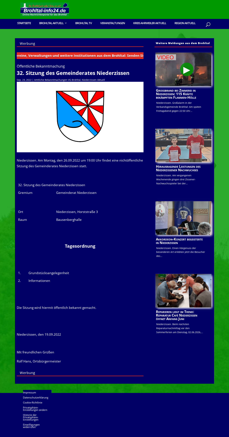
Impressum (29, 392)
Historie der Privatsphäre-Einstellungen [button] (30, 417)
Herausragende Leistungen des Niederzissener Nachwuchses (178, 168)
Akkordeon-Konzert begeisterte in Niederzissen (179, 241)
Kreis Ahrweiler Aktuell (149, 23)
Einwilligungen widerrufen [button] (31, 426)
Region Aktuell (185, 23)
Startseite (24, 23)
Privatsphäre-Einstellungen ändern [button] (35, 409)
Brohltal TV (83, 23)
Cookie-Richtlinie (32, 402)
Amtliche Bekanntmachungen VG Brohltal (57, 79)
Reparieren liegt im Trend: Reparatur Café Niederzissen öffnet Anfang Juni (176, 315)
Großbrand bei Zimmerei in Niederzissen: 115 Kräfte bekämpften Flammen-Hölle (176, 94)
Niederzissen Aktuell (93, 79)
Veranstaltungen (112, 23)
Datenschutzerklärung (35, 397)
